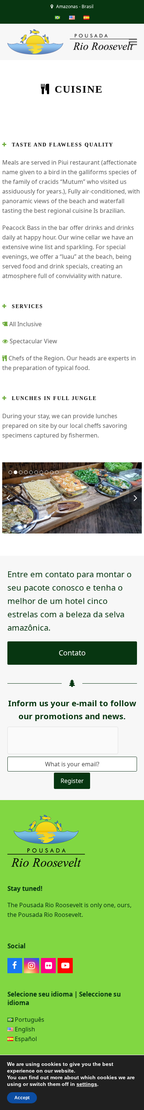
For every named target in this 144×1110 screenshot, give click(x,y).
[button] (133, 42)
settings (86, 1084)
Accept (22, 1097)
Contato (72, 653)
